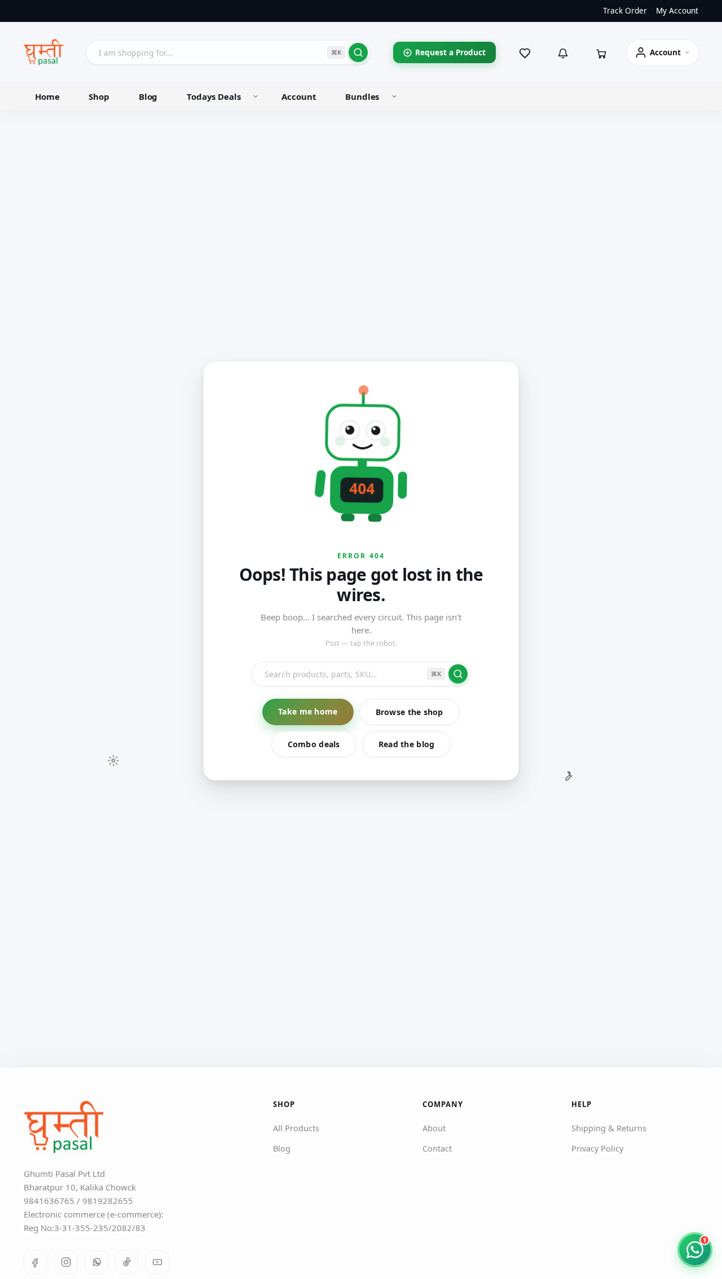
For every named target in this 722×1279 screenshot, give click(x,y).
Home (47, 96)
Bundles (362, 96)
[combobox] (228, 52)
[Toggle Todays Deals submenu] (255, 96)
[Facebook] (35, 1262)
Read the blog (406, 744)
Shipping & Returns (608, 1128)
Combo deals (314, 744)
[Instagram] (66, 1262)
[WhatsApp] (96, 1262)
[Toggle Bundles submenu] (394, 96)
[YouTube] (157, 1262)
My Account (677, 11)
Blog (148, 96)
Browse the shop (409, 712)
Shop (99, 96)
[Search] (358, 52)
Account (298, 96)
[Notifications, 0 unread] (563, 52)
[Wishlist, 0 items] (525, 52)
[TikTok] (127, 1262)
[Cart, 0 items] (601, 52)
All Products (296, 1128)
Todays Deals (213, 96)
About (434, 1128)
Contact (437, 1148)
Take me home (307, 711)
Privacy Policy (597, 1148)
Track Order (625, 11)
